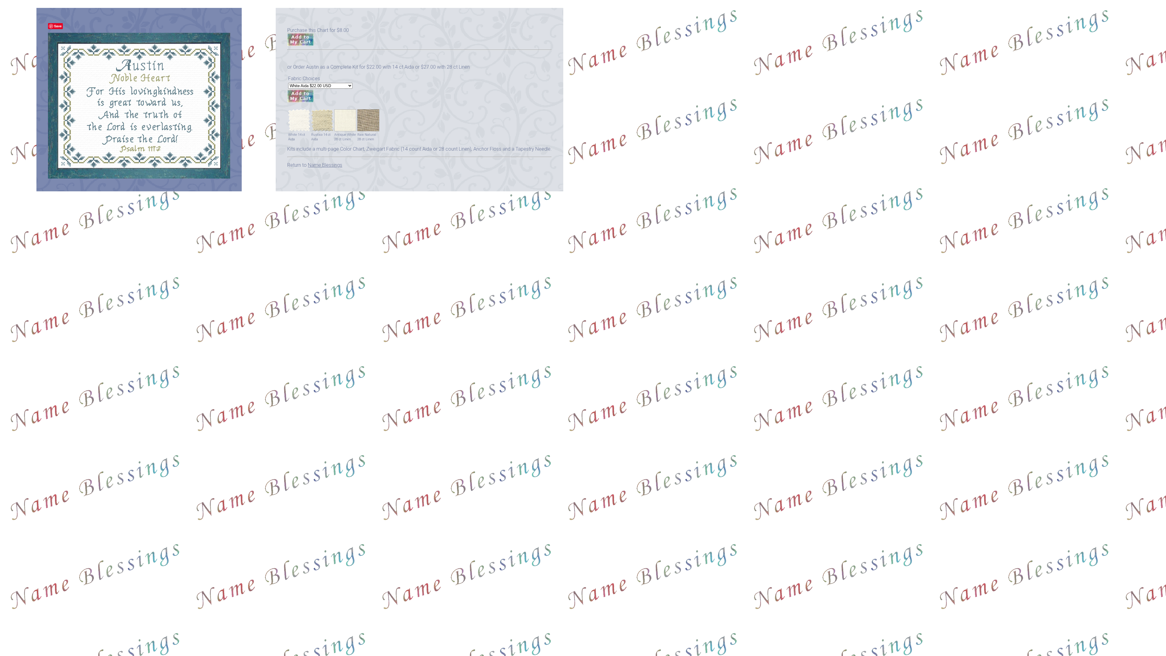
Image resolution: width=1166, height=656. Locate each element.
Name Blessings (325, 165)
